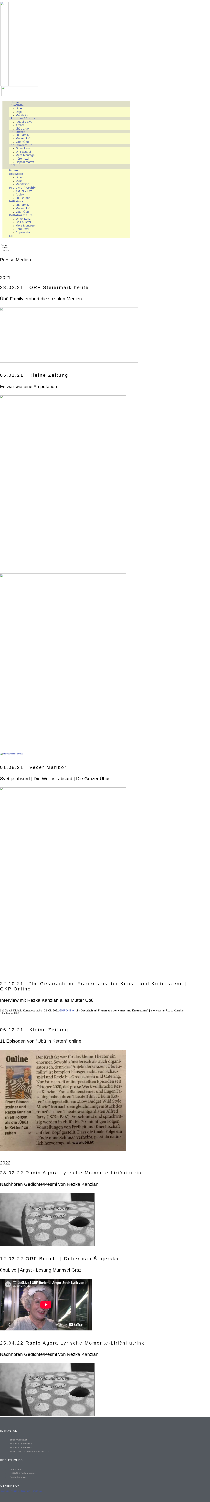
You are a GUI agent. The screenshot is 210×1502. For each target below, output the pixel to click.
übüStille (17, 105)
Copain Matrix (25, 162)
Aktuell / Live (24, 121)
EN (13, 165)
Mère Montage (25, 155)
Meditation (22, 115)
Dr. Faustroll (24, 151)
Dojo (19, 111)
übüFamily (22, 135)
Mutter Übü (23, 138)
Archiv (20, 125)
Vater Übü (22, 142)
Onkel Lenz (23, 148)
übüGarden (23, 128)
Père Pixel (22, 158)
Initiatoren (18, 131)
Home (15, 102)
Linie (19, 108)
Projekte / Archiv (23, 118)
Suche (4, 245)
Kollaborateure (21, 145)
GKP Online (66, 1010)
